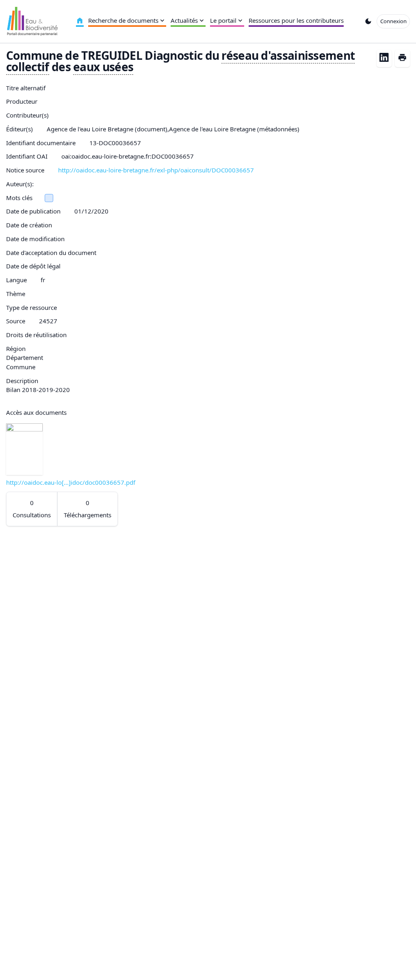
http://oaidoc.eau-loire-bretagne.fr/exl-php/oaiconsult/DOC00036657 (156, 170)
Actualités (184, 20)
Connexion (393, 21)
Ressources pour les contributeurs (296, 20)
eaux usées (103, 66)
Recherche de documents (123, 20)
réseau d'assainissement (288, 55)
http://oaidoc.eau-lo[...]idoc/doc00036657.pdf (70, 482)
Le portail (223, 20)
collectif (27, 66)
